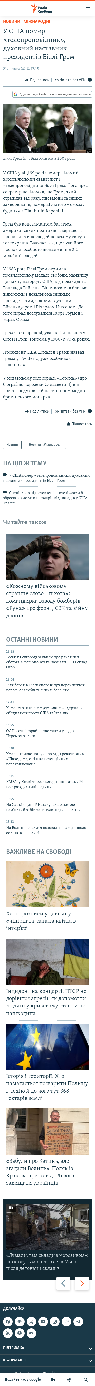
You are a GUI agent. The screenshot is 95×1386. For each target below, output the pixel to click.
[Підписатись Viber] (66, 1321)
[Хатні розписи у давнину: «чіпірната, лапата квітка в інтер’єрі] (47, 884)
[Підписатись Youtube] (43, 1321)
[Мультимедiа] (52, 1379)
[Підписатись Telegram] (78, 1321)
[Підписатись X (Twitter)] (31, 1321)
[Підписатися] (31, 1333)
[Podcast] (19, 1333)
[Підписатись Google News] (19, 1321)
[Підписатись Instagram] (55, 1321)
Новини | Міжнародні (26, 22)
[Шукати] (85, 1379)
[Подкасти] (69, 1379)
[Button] (37, 80)
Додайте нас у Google (23, 1380)
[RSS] (8, 1333)
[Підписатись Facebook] (8, 1321)
